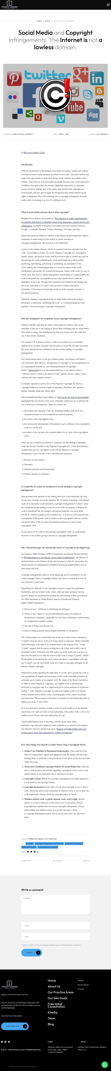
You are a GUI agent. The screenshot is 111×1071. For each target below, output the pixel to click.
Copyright (29, 843)
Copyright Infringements (74, 843)
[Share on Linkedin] (34, 852)
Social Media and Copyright (48, 847)
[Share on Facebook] (28, 852)
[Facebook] (2, 1042)
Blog (47, 21)
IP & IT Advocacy (50, 839)
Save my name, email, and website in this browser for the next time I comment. (52, 945)
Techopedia (33, 370)
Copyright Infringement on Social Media (49, 843)
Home (39, 21)
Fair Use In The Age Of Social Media (73, 397)
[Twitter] (9, 1042)
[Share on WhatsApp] (37, 852)
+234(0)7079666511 (55, 1052)
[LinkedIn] (5, 1042)
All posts (57, 861)
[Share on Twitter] (31, 852)
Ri (34, 152)
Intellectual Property (36, 839)
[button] (104, 1064)
